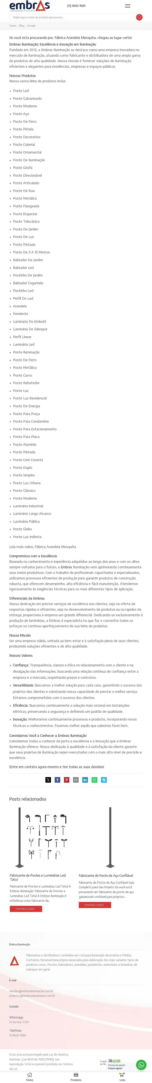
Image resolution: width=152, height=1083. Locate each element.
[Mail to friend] (75, 780)
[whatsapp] (94, 780)
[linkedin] (85, 780)
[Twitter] (49, 780)
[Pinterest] (66, 780)
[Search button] (139, 17)
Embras (66, 567)
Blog (21, 25)
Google (31, 25)
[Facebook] (57, 780)
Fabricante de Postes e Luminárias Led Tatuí (38, 876)
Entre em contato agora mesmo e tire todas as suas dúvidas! (56, 767)
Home (12, 25)
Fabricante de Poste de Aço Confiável (107, 874)
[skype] (103, 780)
